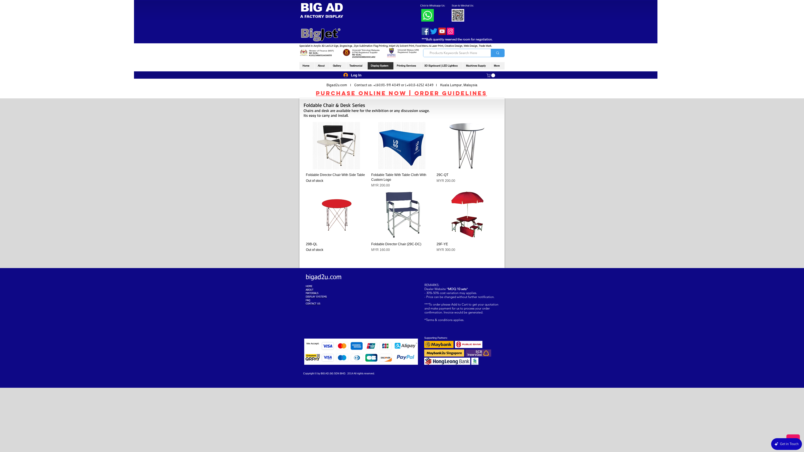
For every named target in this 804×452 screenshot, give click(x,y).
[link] (491, 75)
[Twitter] (433, 31)
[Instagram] (450, 31)
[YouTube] (442, 31)
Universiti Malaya (406, 50)
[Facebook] (425, 31)
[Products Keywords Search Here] (497, 53)
